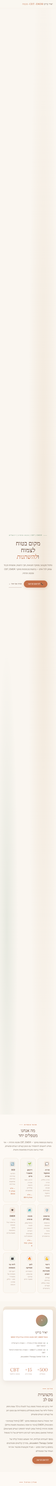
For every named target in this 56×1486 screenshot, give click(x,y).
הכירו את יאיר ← (15, 583)
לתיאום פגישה (42, 1460)
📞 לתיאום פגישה (35, 583)
